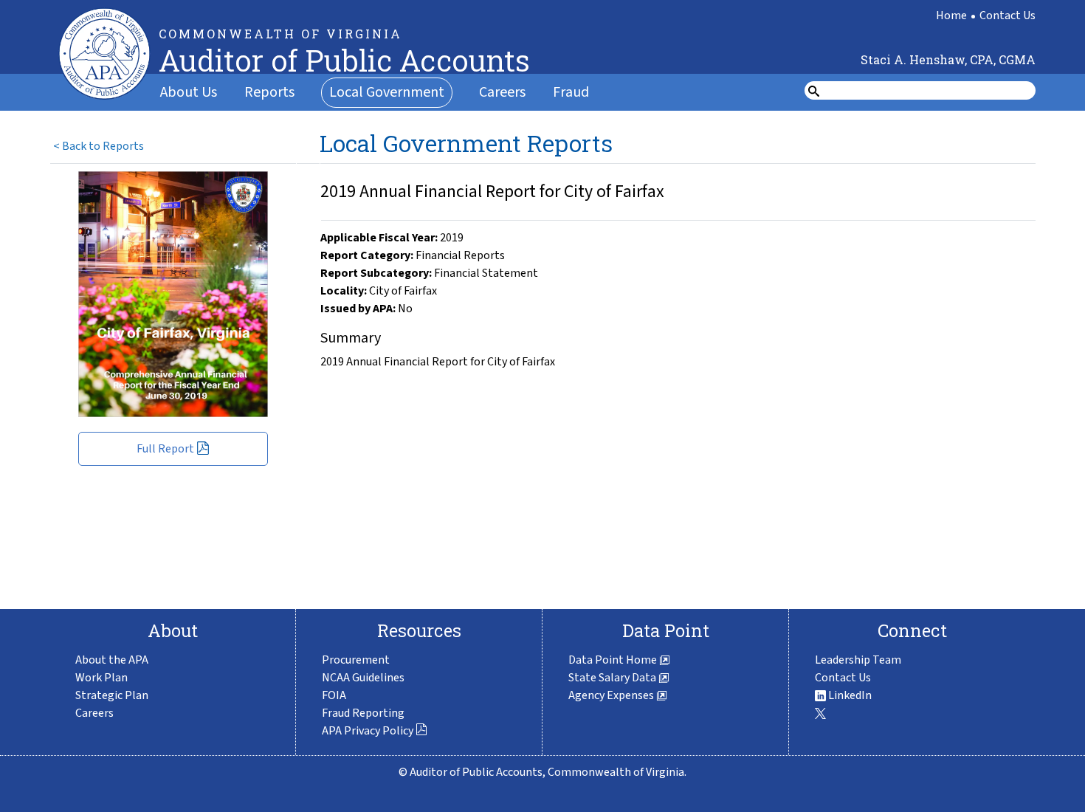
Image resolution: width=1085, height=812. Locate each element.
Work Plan (101, 678)
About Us (188, 92)
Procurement (356, 660)
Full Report (165, 449)
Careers (502, 92)
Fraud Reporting (363, 713)
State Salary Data (613, 678)
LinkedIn (849, 695)
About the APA (111, 660)
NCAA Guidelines (363, 678)
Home (951, 15)
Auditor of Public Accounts (344, 60)
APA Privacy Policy (367, 731)
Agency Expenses (612, 695)
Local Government (386, 92)
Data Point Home (613, 660)
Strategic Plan (111, 695)
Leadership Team (858, 660)
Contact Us (1007, 15)
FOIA (334, 695)
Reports (269, 92)
